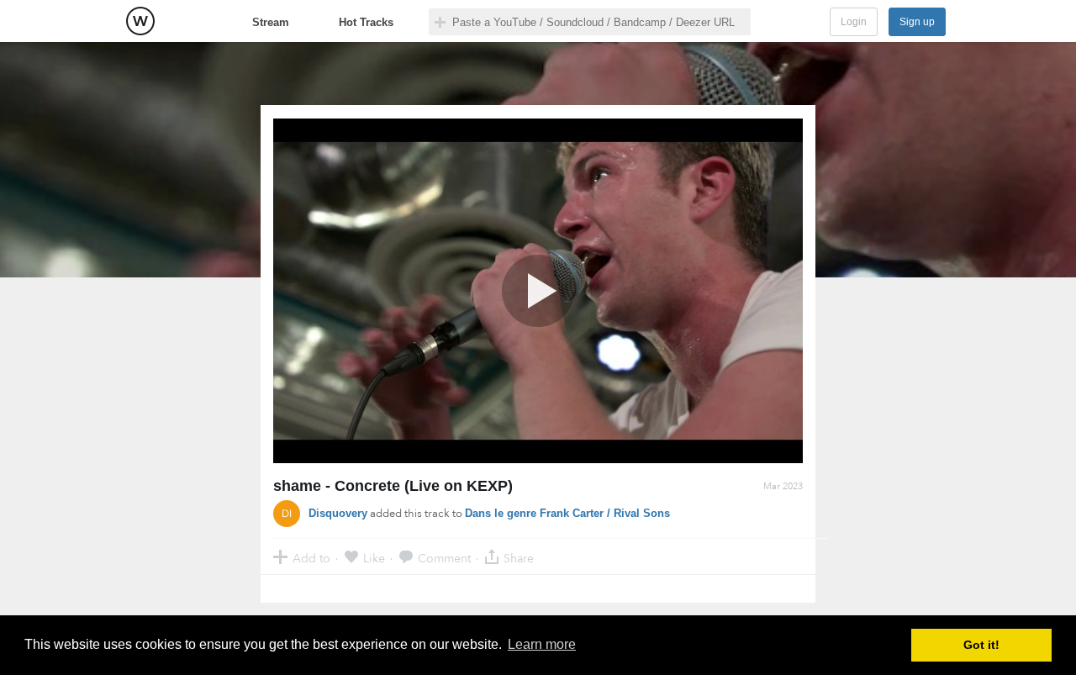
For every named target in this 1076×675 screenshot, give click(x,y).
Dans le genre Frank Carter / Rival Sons (567, 513)
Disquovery (338, 513)
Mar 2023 (783, 486)
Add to (311, 558)
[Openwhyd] (140, 21)
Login (854, 22)
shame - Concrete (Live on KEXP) (393, 485)
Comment (444, 558)
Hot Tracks (366, 22)
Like (374, 558)
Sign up (917, 22)
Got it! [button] (981, 644)
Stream (270, 22)
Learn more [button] (542, 644)
